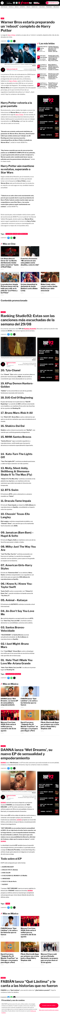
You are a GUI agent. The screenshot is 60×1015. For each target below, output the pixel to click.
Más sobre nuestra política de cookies (49, 1010)
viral (19, 233)
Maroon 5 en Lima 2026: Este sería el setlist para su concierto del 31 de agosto (8, 726)
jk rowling (15, 233)
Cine (2, 18)
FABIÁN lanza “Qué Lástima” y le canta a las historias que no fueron (29, 702)
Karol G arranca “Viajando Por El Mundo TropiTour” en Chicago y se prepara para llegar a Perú (29, 726)
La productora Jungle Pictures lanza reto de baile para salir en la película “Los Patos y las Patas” (9, 288)
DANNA (3, 762)
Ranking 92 (17, 674)
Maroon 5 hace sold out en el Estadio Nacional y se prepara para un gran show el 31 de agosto (49, 958)
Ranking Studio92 (10, 674)
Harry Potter (12, 35)
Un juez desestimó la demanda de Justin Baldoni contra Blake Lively (29, 287)
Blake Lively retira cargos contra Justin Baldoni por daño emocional (49, 287)
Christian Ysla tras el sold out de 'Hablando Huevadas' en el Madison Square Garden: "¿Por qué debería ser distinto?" (53, 49)
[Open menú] (2, 2)
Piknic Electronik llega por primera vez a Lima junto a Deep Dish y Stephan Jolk (50, 725)
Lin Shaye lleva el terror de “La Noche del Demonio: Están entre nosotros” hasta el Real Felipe (10, 263)
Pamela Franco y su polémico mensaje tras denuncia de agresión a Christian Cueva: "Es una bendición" (53, 86)
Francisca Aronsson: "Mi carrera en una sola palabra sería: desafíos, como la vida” (30, 262)
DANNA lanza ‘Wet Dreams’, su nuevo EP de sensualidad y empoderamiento (9, 702)
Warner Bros (24, 233)
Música (3, 312)
